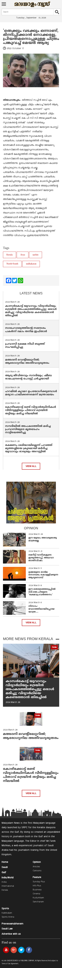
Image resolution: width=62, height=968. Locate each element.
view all (31, 466)
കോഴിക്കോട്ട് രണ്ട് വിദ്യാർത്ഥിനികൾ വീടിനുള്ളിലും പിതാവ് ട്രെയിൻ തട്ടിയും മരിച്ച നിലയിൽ (30, 410)
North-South (12, 263)
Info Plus (37, 885)
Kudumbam (38, 897)
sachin (35, 254)
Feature (37, 877)
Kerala (9, 254)
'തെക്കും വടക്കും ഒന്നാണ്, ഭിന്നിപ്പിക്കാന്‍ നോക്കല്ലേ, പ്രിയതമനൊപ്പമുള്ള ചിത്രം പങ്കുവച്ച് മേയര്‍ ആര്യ (31, 36)
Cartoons (37, 870)
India (4, 882)
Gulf (4, 872)
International (8, 886)
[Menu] (4, 4)
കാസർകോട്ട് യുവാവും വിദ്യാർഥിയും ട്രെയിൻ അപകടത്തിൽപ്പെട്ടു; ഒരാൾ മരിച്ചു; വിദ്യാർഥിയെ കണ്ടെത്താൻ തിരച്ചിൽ (31, 310)
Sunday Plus (39, 881)
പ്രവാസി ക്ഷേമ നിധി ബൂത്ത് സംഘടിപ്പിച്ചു (25, 345)
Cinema (36, 893)
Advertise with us (11, 933)
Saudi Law (7, 928)
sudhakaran (31, 263)
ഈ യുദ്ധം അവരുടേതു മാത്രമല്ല (42, 539)
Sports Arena (8, 917)
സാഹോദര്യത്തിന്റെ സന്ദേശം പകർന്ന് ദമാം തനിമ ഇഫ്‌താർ (26, 329)
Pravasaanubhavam (12, 923)
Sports (5, 908)
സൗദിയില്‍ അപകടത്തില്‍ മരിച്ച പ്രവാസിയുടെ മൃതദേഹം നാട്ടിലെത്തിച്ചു (28, 429)
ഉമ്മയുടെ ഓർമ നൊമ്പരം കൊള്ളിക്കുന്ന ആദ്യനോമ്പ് (43, 575)
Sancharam (38, 902)
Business (37, 889)
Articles (36, 866)
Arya (22, 254)
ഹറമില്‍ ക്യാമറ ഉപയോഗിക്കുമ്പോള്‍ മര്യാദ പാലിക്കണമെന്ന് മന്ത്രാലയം (31, 393)
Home (5, 862)
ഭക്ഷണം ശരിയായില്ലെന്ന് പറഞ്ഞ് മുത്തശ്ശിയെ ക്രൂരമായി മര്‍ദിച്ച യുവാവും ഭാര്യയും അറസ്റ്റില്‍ (28, 448)
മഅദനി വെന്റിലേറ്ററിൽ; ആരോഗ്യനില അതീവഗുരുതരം (27, 361)
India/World (8, 877)
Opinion (37, 862)
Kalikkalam (7, 913)
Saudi (5, 867)
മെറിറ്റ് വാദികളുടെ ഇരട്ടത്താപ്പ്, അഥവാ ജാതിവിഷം (41, 558)
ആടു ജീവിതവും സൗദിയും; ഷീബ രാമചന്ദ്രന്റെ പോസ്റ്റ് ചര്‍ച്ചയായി (28, 377)
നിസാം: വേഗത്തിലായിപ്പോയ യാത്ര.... (41, 609)
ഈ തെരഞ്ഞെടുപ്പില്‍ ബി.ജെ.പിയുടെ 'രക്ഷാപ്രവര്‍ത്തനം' (42, 592)
